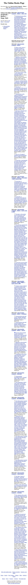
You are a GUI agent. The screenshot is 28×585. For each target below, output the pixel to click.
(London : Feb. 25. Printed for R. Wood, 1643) (20, 298)
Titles (21, 575)
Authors (16, 575)
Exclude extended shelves (16, 7)
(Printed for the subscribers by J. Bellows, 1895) (20, 406)
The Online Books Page (14, 2)
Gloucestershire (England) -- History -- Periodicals (19, 313)
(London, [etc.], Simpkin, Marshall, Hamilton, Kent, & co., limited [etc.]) (20, 324)
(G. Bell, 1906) (20, 479)
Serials (14, 576)
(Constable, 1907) (20, 73)
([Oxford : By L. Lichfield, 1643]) (20, 165)
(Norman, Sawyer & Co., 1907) (20, 88)
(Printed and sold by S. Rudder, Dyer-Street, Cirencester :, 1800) (20, 218)
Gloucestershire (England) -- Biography (18, 373)
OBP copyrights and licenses (14, 583)
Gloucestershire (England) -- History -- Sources (18, 330)
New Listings (11, 575)
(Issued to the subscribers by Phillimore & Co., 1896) (20, 507)
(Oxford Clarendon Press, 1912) (20, 68)
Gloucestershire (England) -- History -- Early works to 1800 (19, 210)
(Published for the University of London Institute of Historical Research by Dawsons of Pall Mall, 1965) (20, 97)
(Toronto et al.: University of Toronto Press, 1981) (20, 335)
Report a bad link (16, 572)
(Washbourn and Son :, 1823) (20, 347)
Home (2, 575)
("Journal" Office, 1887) (20, 377)
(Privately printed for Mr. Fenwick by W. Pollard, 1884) (20, 535)
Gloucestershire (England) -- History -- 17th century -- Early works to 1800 (19, 178)
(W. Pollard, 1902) (20, 486)
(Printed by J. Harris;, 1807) (20, 519)
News (7, 578)
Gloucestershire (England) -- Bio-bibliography (18, 398)
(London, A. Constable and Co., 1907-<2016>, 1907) (19, 49)
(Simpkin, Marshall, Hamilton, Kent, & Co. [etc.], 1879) (20, 318)
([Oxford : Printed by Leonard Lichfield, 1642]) (20, 199)
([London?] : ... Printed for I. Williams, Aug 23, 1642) (20, 27)
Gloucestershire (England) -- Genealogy (18, 492)
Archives (16, 578)
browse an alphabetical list (11, 8)
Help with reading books (6, 572)
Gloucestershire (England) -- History (6, 27)
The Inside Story (22, 578)
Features (11, 578)
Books (3, 578)
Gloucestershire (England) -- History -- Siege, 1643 (19, 13)
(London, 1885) (20, 496)
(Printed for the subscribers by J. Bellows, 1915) (20, 424)
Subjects (24, 575)
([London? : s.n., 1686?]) (19, 106)
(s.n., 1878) (20, 554)
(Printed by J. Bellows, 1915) (20, 462)
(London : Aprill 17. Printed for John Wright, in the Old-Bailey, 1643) (20, 241)
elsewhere (7, 21)
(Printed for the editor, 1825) (20, 60)
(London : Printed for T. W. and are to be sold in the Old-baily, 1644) (20, 130)
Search (5, 575)
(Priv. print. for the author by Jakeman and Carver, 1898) (20, 387)
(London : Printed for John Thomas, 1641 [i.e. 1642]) (20, 269)
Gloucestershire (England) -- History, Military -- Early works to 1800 (18, 282)
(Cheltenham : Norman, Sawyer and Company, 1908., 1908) (20, 82)
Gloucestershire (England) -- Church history (18, 473)
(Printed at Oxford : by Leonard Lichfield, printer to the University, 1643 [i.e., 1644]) (20, 186)
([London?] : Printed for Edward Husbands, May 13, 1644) (20, 155)
